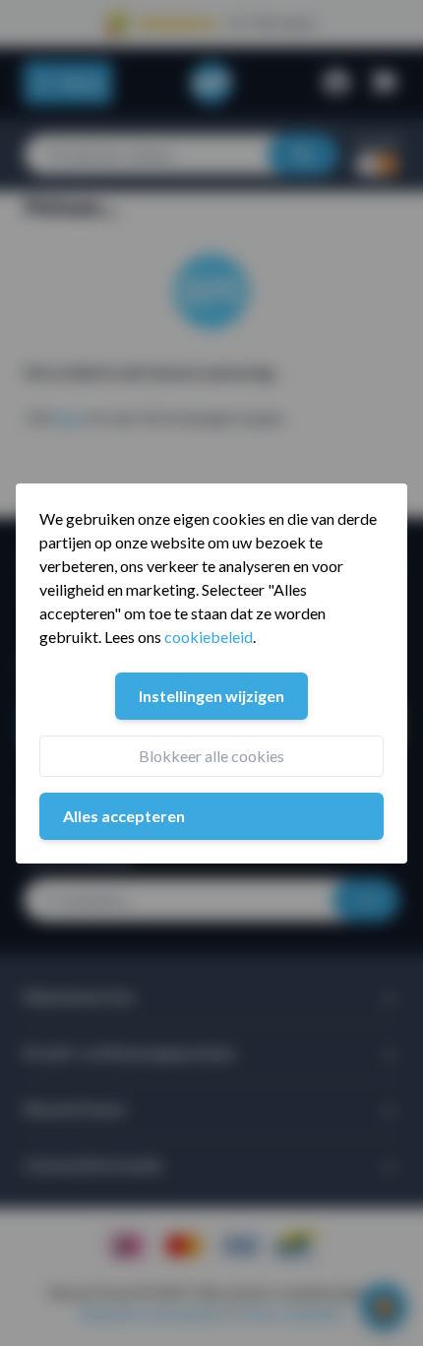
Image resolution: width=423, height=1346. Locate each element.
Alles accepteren (124, 815)
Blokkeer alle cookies (211, 755)
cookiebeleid (208, 636)
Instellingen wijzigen (211, 695)
